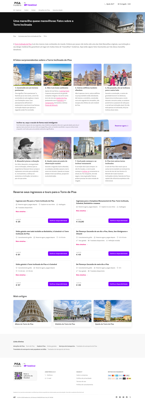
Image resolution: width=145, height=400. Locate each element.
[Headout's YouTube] (123, 397)
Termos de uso (81, 381)
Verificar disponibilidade (58, 220)
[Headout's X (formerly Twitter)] (130, 397)
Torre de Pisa (30, 346)
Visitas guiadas (52, 346)
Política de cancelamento (84, 385)
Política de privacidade (83, 378)
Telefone (50, 375)
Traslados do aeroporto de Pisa (86, 346)
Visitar (33, 10)
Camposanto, (49, 103)
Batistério (60, 100)
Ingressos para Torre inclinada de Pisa (29, 36)
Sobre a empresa (82, 375)
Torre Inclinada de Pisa (23, 44)
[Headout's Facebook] (127, 397)
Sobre (26, 10)
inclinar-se (85, 171)
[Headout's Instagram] (120, 397)
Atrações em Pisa (44, 10)
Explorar (18, 10)
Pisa (14, 36)
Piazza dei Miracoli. (51, 105)
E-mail (49, 378)
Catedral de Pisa (61, 98)
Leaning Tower (64, 91)
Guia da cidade (58, 10)
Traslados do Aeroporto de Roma (59, 349)
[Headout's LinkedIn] (116, 397)
